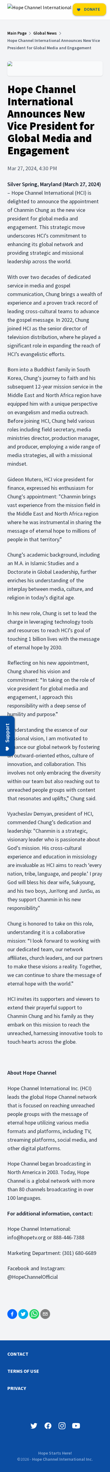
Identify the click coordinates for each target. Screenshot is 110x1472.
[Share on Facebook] (12, 1314)
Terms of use (23, 1371)
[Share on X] (23, 1314)
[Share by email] (45, 1314)
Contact (17, 1354)
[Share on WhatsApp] (34, 1314)
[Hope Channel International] (39, 10)
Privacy (16, 1388)
